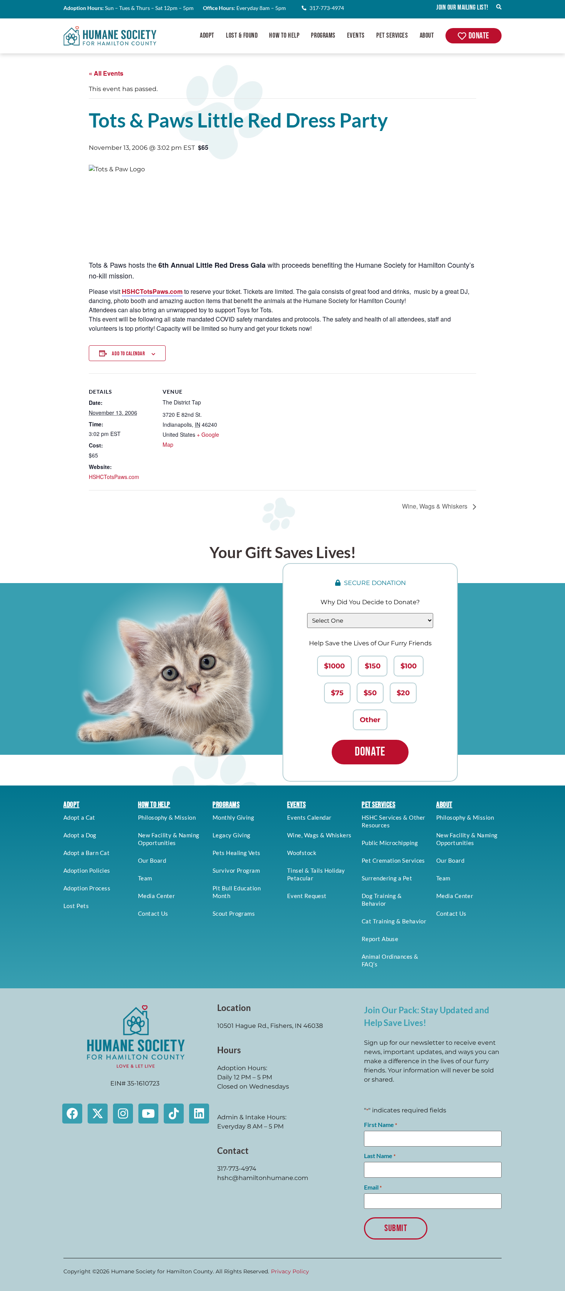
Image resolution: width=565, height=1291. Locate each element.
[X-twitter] (98, 1114)
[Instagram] (123, 1114)
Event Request (307, 895)
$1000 (334, 666)
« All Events (106, 73)
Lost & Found (242, 35)
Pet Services (392, 35)
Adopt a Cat (79, 817)
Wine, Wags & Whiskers (435, 506)
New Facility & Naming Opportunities (168, 839)
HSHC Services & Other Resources (393, 821)
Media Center (156, 895)
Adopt (207, 35)
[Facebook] (72, 1114)
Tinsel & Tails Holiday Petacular (316, 874)
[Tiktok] (174, 1114)
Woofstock (301, 852)
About (427, 35)
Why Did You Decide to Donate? (370, 602)
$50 (370, 693)
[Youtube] (148, 1114)
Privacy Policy (290, 1271)
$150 (373, 666)
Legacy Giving (232, 835)
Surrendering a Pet (387, 878)
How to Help (154, 804)
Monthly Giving (233, 817)
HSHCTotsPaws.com (114, 477)
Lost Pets (76, 905)
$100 (408, 666)
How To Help (284, 35)
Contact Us (153, 913)
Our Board (152, 860)
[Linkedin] (199, 1114)
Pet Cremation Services (393, 860)
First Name (380, 1125)
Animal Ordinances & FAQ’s (390, 960)
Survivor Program (236, 870)
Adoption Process (86, 888)
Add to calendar (128, 353)
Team (145, 878)
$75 (337, 693)
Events (356, 35)
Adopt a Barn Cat (86, 852)
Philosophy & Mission (167, 817)
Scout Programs (234, 913)
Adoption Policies (86, 870)
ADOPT (71, 804)
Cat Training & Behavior (394, 921)
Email (373, 1187)
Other (370, 720)
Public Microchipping (390, 842)
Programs (323, 35)
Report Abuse (380, 938)
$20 (403, 693)
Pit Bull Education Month (237, 892)
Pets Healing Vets (237, 852)
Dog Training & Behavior (382, 899)
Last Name (380, 1156)
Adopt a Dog (79, 835)
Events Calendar (309, 817)
